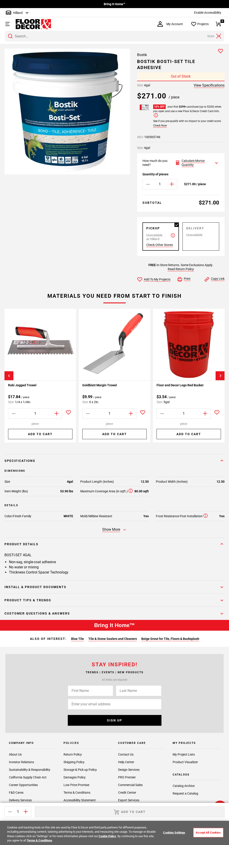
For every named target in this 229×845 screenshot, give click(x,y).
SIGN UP (114, 720)
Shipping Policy (74, 762)
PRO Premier (127, 777)
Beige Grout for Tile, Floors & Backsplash (170, 639)
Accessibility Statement (80, 800)
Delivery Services (20, 800)
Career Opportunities (23, 785)
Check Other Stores (159, 245)
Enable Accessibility (207, 12)
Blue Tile (77, 639)
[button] (7, 24)
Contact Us (126, 754)
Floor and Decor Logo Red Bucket (180, 385)
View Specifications (209, 85)
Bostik (142, 55)
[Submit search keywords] (10, 36)
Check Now (160, 125)
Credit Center (127, 792)
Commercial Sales (130, 785)
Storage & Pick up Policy (80, 769)
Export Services (128, 800)
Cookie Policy (107, 836)
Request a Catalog (185, 793)
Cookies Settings (174, 832)
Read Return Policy (181, 269)
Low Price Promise (76, 785)
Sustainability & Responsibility (29, 769)
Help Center (126, 762)
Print (187, 278)
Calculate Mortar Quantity (193, 163)
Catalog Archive (184, 786)
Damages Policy (75, 777)
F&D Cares (16, 792)
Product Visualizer (185, 762)
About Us (15, 754)
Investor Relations (21, 762)
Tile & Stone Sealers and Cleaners (112, 639)
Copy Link (218, 278)
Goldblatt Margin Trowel (99, 385)
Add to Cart (40, 434)
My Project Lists (184, 754)
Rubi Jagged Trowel (22, 385)
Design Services (129, 769)
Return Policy (73, 754)
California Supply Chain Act (28, 777)
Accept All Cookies (208, 832)
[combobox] (114, 36)
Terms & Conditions (77, 792)
